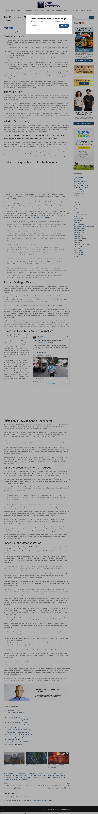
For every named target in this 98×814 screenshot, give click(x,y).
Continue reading (49, 31)
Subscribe (64, 25)
